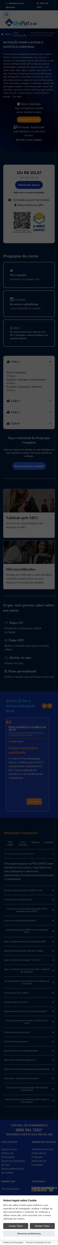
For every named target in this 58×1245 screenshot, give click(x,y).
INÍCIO (8, 34)
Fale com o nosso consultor (29, 139)
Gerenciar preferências (29, 1233)
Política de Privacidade (13, 1242)
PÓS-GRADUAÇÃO (20, 34)
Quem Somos (9, 1149)
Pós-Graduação (10, 1188)
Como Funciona (23, 843)
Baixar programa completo (29, 466)
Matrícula (36, 842)
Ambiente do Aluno (42, 1149)
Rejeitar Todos (42, 1226)
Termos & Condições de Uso (38, 1242)
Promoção (48, 842)
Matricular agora (28, 185)
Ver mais (17, 96)
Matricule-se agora (29, 119)
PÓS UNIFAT (10, 843)
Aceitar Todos (16, 1226)
